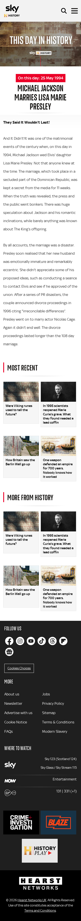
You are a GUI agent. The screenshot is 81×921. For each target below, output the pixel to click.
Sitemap (49, 713)
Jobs (46, 694)
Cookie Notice (15, 722)
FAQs (8, 731)
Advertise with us (18, 713)
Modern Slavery (54, 731)
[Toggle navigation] (74, 11)
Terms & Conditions (58, 722)
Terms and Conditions (40, 911)
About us (11, 694)
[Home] (12, 11)
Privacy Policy (53, 703)
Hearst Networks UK (31, 900)
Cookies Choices (19, 668)
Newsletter (13, 703)
